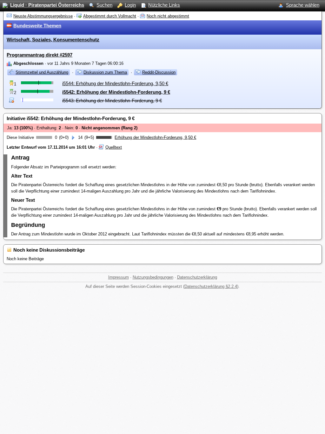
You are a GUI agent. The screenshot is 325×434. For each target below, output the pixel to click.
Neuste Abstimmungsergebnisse (43, 16)
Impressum (118, 277)
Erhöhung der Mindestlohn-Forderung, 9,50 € (155, 137)
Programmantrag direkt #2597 (39, 55)
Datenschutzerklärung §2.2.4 (210, 286)
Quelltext (113, 147)
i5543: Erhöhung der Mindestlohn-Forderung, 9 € (112, 100)
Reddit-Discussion (159, 72)
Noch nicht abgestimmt (168, 16)
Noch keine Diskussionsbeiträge (49, 250)
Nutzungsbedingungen (153, 277)
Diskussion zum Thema (105, 72)
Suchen (104, 5)
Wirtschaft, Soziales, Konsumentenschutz (53, 39)
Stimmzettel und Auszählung (42, 72)
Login (130, 5)
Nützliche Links (164, 5)
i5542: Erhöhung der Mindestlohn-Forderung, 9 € (116, 92)
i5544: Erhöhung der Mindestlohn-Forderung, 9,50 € (115, 83)
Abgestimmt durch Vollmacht (109, 16)
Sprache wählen (302, 5)
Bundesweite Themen (37, 25)
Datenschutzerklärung (197, 277)
